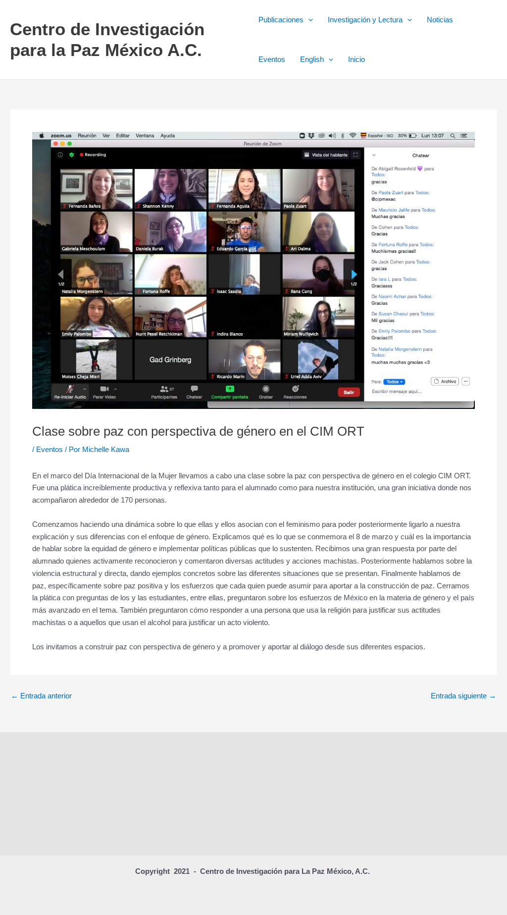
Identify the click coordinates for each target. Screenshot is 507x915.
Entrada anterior (41, 695)
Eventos (271, 59)
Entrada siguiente (463, 695)
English (312, 59)
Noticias (440, 19)
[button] (308, 20)
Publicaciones (281, 19)
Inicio (356, 59)
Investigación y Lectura (365, 19)
